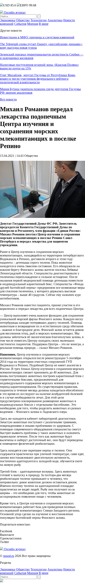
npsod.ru (8, 556)
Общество (23, 20)
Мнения (32, 23)
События (20, 23)
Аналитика (54, 20)
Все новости (8, 99)
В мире (43, 23)
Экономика (7, 20)
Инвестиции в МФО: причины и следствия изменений (37, 37)
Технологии (38, 20)
